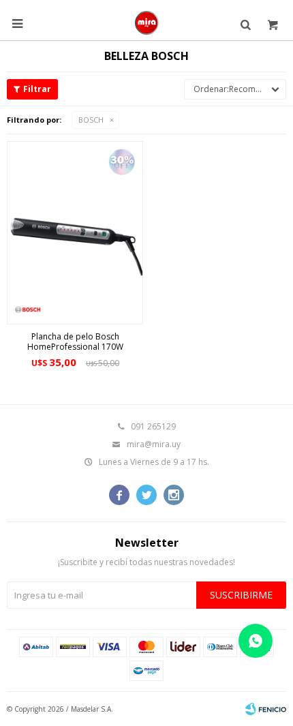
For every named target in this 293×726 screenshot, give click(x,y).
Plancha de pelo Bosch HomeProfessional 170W (75, 341)
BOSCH (91, 120)
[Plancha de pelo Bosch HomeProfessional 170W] (75, 232)
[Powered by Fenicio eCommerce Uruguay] (265, 709)
